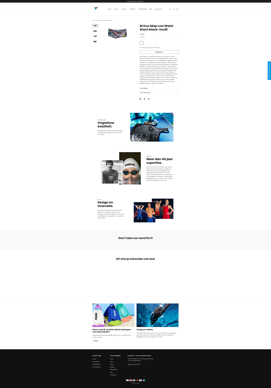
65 (141, 43)
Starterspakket (143, 9)
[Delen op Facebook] (141, 99)
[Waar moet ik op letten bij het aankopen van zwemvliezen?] (113, 315)
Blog (151, 9)
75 (149, 43)
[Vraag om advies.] (158, 315)
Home (109, 9)
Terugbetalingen (96, 364)
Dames (124, 9)
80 (154, 43)
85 (158, 43)
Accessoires (158, 9)
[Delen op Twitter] (145, 99)
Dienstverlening (96, 367)
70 (145, 43)
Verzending (144, 88)
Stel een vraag (145, 92)
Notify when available (269, 71)
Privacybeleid (95, 361)
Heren (116, 9)
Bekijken (96, 341)
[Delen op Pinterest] (149, 99)
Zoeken (94, 359)
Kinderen (132, 9)
